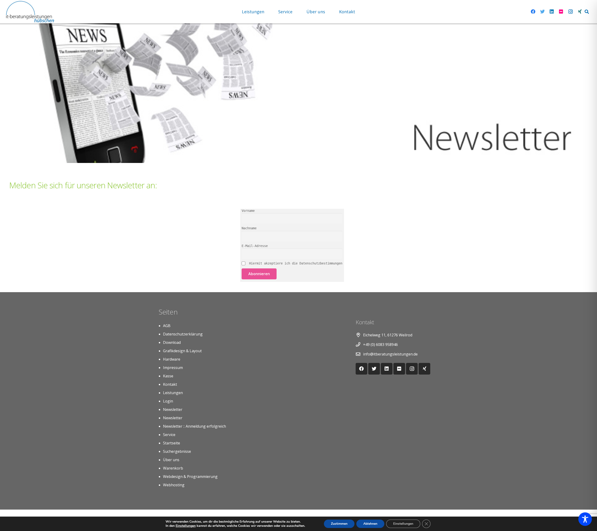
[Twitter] (542, 11)
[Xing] (579, 11)
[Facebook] (533, 11)
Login (168, 401)
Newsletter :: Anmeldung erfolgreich (194, 426)
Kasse (168, 376)
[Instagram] (570, 11)
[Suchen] (586, 12)
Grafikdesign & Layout (182, 350)
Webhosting (173, 484)
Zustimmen (339, 523)
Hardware (171, 359)
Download (172, 342)
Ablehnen (370, 523)
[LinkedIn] (551, 11)
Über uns (171, 459)
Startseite (171, 443)
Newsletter (172, 409)
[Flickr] (561, 11)
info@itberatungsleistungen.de (390, 354)
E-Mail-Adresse (255, 246)
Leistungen (173, 392)
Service (169, 434)
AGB (166, 325)
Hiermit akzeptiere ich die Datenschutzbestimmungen (294, 263)
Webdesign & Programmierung (190, 476)
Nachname (249, 228)
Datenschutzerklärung (183, 334)
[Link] (30, 12)
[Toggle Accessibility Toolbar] (585, 519)
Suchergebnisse (177, 451)
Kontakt (170, 384)
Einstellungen (186, 526)
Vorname (248, 211)
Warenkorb (173, 468)
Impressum (173, 367)
